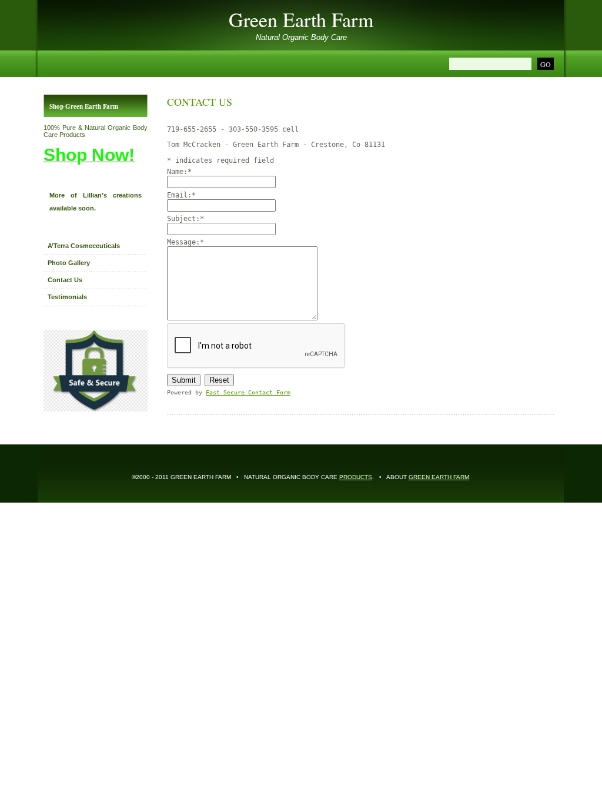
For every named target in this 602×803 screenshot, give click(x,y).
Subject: (185, 219)
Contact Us (65, 279)
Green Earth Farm (301, 19)
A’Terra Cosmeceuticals (84, 245)
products (355, 477)
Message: (185, 242)
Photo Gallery (69, 262)
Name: (179, 172)
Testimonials (67, 296)
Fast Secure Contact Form (248, 392)
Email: (181, 195)
